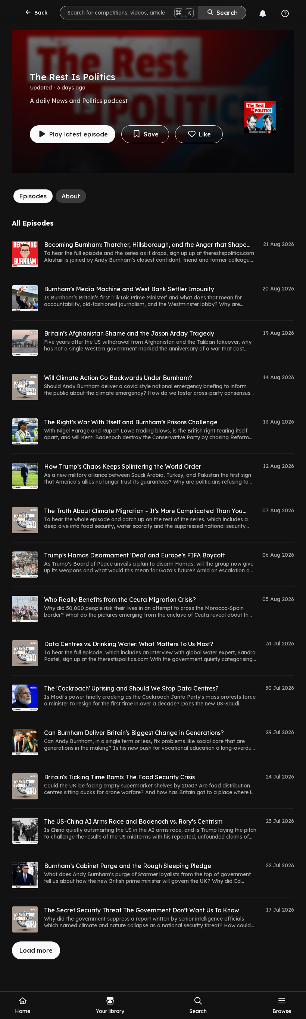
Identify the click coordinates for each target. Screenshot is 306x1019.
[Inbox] (263, 13)
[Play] (25, 254)
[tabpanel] (153, 589)
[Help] (285, 13)
